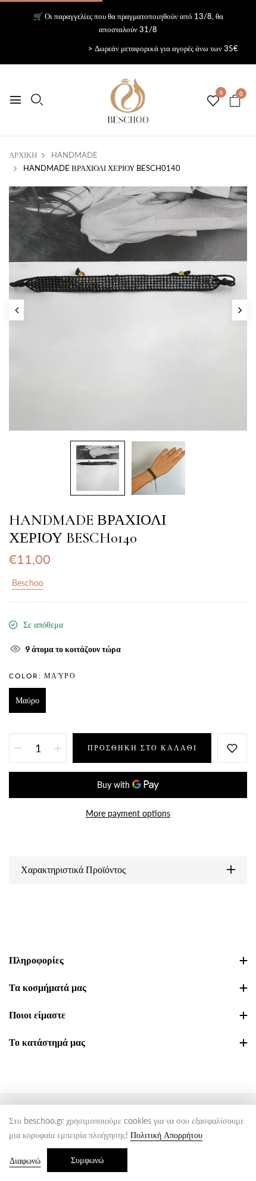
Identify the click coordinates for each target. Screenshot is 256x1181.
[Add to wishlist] (232, 748)
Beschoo (27, 583)
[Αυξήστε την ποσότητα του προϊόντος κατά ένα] (57, 748)
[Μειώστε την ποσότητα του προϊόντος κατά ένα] (18, 748)
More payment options (128, 813)
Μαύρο (27, 700)
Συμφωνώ (87, 1160)
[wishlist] (213, 101)
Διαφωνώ (25, 1160)
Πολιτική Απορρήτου (166, 1135)
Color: (42, 675)
